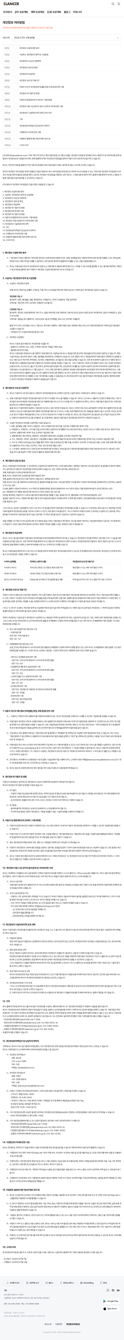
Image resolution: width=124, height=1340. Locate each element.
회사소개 (47, 1324)
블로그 (51, 1283)
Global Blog (88, 1283)
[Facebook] (113, 1290)
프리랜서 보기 (15, 1283)
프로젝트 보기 (34, 1283)
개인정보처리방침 (73, 1324)
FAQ (105, 1283)
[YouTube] (118, 1290)
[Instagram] (108, 1290)
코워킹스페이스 (68, 1283)
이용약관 (58, 1324)
